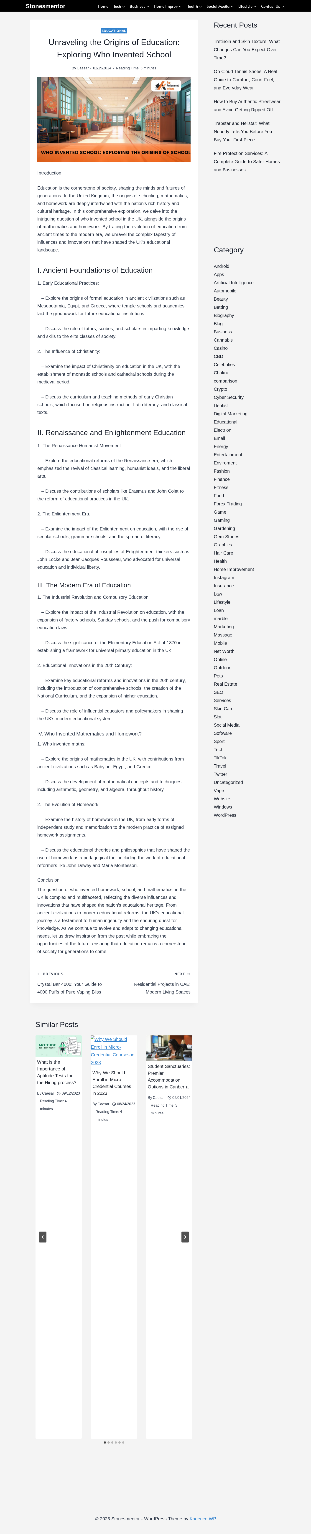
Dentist (221, 405)
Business (223, 331)
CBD (218, 356)
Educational (114, 31)
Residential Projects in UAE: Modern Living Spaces (162, 983)
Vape (219, 790)
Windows (223, 806)
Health (220, 561)
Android (221, 266)
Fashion (222, 471)
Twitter (220, 774)
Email (219, 438)
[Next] (185, 1237)
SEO (218, 692)
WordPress (225, 815)
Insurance (224, 585)
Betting (221, 307)
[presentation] (59, 1046)
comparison (225, 380)
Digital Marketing (230, 413)
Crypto (220, 389)
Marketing (224, 626)
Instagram (224, 577)
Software (223, 733)
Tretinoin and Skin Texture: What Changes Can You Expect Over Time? (247, 49)
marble (221, 618)
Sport (219, 741)
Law (218, 593)
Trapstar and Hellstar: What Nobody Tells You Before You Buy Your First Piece (243, 131)
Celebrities (224, 364)
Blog (218, 323)
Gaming (222, 520)
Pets (218, 675)
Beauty (221, 299)
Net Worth (224, 651)
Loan (219, 610)
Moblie (220, 643)
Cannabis (223, 339)
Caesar (83, 68)
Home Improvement (234, 569)
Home (103, 6)
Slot (218, 716)
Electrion (222, 430)
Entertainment (228, 454)
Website (222, 798)
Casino (221, 348)
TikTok (220, 757)
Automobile (225, 290)
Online (220, 659)
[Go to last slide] (42, 1237)
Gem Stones (226, 536)
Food (219, 495)
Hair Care (223, 552)
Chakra (221, 372)
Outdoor (222, 667)
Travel (220, 765)
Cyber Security (229, 397)
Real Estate (225, 684)
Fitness (221, 487)
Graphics (223, 544)
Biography (224, 315)
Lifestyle (222, 602)
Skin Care (224, 708)
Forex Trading (228, 503)
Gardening (224, 528)
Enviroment (225, 462)
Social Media (227, 725)
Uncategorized (228, 782)
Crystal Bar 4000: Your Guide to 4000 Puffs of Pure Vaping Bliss (69, 983)
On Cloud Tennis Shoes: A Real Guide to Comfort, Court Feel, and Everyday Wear (245, 79)
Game (220, 512)
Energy (221, 446)
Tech (218, 749)
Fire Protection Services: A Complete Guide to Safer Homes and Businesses (247, 161)
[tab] (105, 1442)
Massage (223, 634)
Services (222, 700)
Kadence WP (203, 1518)
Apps (219, 274)
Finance (222, 479)
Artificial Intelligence (234, 282)
